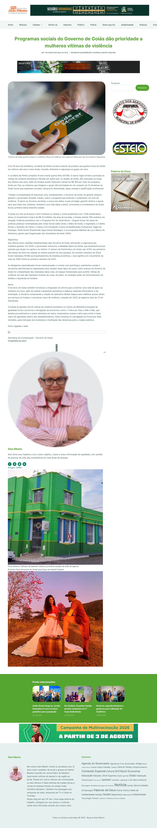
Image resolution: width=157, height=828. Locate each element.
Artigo (139, 763)
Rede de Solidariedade (82, 53)
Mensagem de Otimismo (106, 786)
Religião (98, 795)
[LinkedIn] (56, 350)
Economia (134, 771)
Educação (87, 775)
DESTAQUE (121, 771)
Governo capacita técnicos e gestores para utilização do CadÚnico (110, 709)
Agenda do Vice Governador (122, 764)
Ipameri (106, 779)
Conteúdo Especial (93, 771)
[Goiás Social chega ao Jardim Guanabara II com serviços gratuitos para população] (47, 694)
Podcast (143, 25)
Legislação (124, 780)
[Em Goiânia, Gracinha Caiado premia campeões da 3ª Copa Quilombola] (78, 694)
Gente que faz (109, 25)
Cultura (110, 771)
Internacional (97, 780)
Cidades (36, 25)
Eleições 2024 (100, 775)
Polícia (93, 25)
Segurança (116, 794)
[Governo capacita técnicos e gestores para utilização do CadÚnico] (110, 694)
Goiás (132, 775)
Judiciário (115, 780)
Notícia (120, 785)
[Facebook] (56, 345)
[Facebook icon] (10, 464)
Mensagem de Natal (89, 786)
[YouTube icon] (24, 464)
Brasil (144, 764)
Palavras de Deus (105, 790)
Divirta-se (52, 25)
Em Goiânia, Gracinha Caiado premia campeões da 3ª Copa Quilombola (78, 709)
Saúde (107, 794)
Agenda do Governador (96, 763)
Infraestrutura (87, 780)
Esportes (67, 25)
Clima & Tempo (124, 767)
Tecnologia (86, 798)
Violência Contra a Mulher (104, 53)
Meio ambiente (139, 780)
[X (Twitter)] (56, 347)
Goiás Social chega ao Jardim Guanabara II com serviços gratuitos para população (46, 709)
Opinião (130, 785)
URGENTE (102, 798)
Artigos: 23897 (15, 467)
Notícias (23, 25)
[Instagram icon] (19, 464)
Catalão (106, 767)
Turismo (95, 798)
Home (10, 25)
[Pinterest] (56, 349)
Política (81, 25)
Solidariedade (127, 25)
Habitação (141, 776)
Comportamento (139, 767)
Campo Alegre (97, 767)
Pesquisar (115, 83)
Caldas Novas (86, 767)
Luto (130, 780)
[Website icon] (14, 464)
